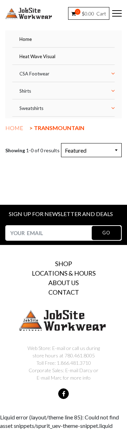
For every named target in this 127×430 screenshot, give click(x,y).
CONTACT (63, 292)
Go (106, 232)
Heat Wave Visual (37, 56)
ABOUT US (63, 283)
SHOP (63, 264)
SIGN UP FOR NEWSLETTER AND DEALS (61, 213)
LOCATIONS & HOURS (64, 273)
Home (25, 39)
